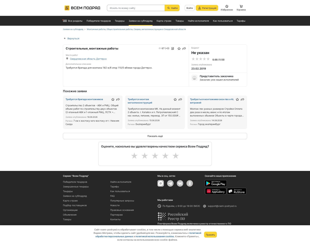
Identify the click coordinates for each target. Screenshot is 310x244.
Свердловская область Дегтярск (88, 58)
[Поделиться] (184, 48)
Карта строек (70, 200)
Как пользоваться (120, 191)
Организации (70, 210)
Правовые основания (122, 210)
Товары (67, 219)
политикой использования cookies (154, 236)
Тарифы (114, 186)
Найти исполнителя (120, 181)
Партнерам (116, 214)
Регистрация (209, 8)
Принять (210, 234)
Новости (114, 205)
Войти (189, 8)
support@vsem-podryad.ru (222, 206)
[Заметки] (173, 48)
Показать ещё (155, 136)
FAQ (112, 196)
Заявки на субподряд (75, 196)
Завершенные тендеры (76, 186)
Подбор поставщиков (75, 205)
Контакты (115, 219)
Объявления (70, 214)
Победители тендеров (75, 181)
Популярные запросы (122, 200)
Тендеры (68, 191)
